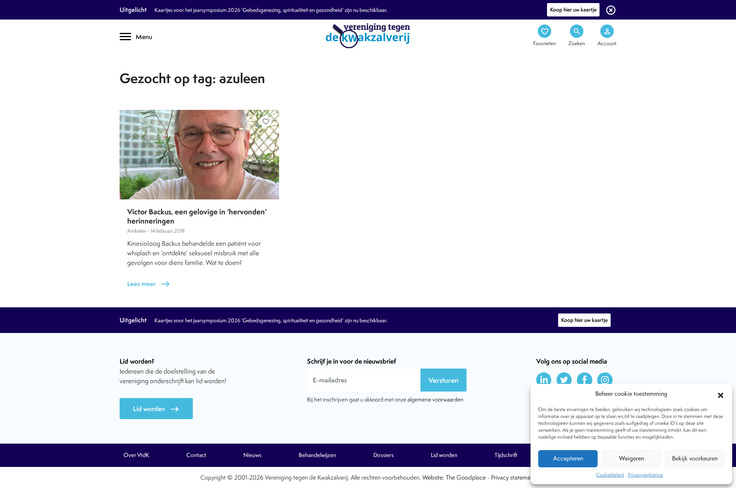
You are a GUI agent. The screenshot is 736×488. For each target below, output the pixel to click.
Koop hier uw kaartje (573, 9)
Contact (196, 455)
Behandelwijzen (317, 455)
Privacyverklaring (645, 475)
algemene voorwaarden (435, 399)
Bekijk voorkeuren (695, 458)
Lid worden (156, 409)
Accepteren (568, 458)
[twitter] (564, 380)
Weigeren (631, 458)
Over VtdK (136, 455)
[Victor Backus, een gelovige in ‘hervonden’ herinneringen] (199, 154)
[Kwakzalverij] (368, 35)
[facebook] (584, 380)
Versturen (443, 380)
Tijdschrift (145, 67)
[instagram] (605, 380)
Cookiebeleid (610, 475)
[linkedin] (544, 380)
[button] (720, 394)
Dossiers (383, 455)
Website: (433, 477)
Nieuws (252, 455)
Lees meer (148, 283)
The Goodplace (466, 477)
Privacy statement (513, 477)
